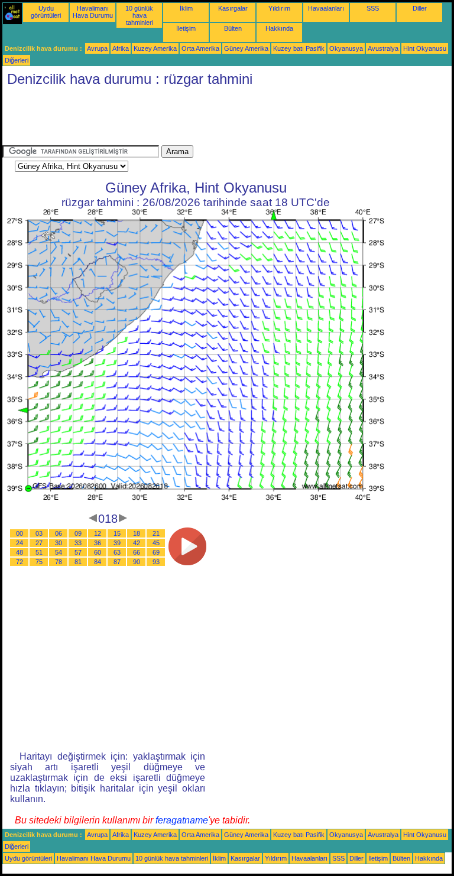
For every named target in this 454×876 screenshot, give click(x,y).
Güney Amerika (246, 48)
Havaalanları (326, 8)
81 (78, 561)
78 (58, 561)
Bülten (233, 28)
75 (39, 561)
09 (78, 533)
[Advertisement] (217, 118)
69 (156, 552)
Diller (420, 8)
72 (19, 561)
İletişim (186, 28)
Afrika (120, 48)
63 (117, 552)
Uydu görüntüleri (46, 12)
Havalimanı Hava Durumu (93, 12)
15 (117, 533)
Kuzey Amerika (155, 48)
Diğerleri (16, 60)
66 (136, 552)
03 (39, 533)
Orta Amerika (200, 48)
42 (136, 542)
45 (156, 542)
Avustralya (383, 48)
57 (78, 552)
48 (19, 552)
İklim (186, 8)
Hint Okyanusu (424, 48)
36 (97, 542)
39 (117, 542)
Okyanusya (346, 48)
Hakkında (279, 28)
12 (97, 533)
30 (58, 542)
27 (39, 542)
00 (19, 533)
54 (58, 552)
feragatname (181, 820)
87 (117, 561)
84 (97, 561)
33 (78, 542)
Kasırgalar (233, 8)
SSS (373, 8)
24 (19, 542)
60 (97, 552)
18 (136, 533)
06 (58, 533)
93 (156, 561)
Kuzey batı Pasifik (299, 48)
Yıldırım (279, 8)
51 (39, 552)
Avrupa (97, 48)
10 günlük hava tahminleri (139, 15)
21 (156, 533)
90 (136, 561)
